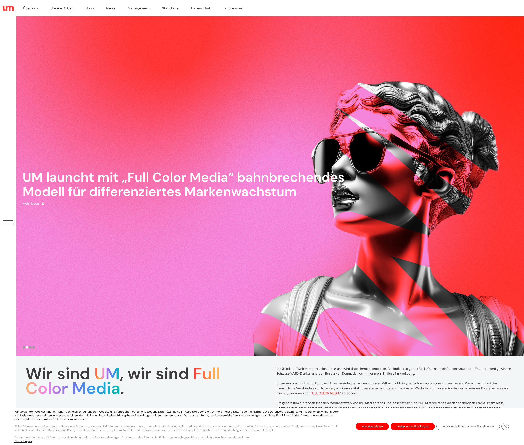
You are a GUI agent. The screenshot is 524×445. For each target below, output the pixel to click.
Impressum (233, 8)
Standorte (170, 8)
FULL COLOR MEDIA (325, 393)
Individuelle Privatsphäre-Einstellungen (468, 426)
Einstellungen (23, 441)
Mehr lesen (31, 208)
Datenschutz (201, 8)
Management (139, 8)
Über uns (30, 8)
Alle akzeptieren (372, 426)
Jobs (90, 8)
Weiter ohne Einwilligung (413, 426)
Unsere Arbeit (62, 8)
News (110, 8)
